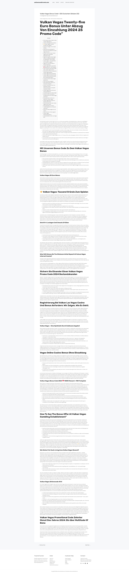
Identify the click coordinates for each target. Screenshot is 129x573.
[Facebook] (85, 563)
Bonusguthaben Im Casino (48, 105)
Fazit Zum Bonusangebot (48, 81)
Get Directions (52, 561)
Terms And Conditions (69, 2)
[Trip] (83, 563)
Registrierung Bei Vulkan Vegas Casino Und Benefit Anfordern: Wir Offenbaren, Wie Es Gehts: (49, 58)
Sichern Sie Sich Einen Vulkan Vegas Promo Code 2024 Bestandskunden (49, 54)
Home (53, 2)
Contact (62, 2)
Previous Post (42, 545)
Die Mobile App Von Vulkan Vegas (50, 92)
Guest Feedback (68, 559)
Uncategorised (43, 15)
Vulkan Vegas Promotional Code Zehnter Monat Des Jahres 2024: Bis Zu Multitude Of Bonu (49, 76)
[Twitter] (87, 563)
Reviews (51, 559)
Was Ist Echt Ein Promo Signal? (49, 112)
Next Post (87, 545)
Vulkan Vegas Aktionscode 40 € (49, 73)
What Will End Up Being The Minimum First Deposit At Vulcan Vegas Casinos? (49, 50)
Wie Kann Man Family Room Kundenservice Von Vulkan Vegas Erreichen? (50, 95)
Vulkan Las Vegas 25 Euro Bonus (49, 42)
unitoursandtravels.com (41, 2)
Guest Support (68, 558)
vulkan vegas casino (74, 172)
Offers (66, 562)
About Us (51, 558)
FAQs (66, 561)
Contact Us (52, 563)
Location (66, 563)
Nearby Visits (52, 562)
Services (57, 2)
